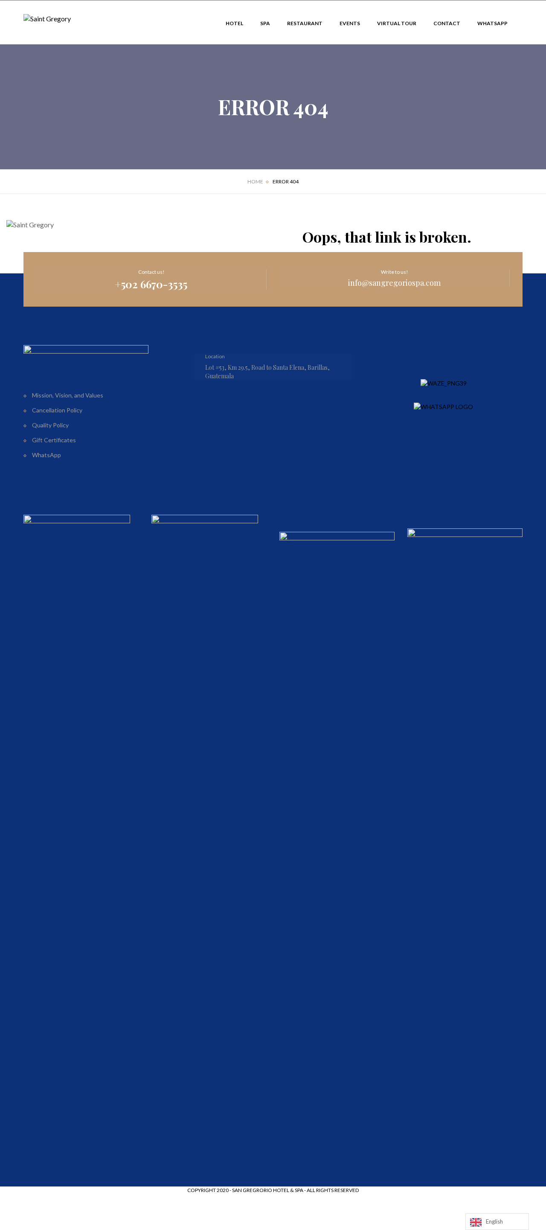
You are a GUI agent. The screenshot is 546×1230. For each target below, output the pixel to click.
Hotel (234, 23)
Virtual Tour (396, 23)
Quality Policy (50, 425)
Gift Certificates (54, 440)
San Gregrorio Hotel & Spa (267, 1190)
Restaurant (304, 23)
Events (350, 23)
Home (255, 181)
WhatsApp (492, 23)
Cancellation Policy (57, 410)
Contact (446, 23)
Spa (265, 23)
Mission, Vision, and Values (67, 395)
